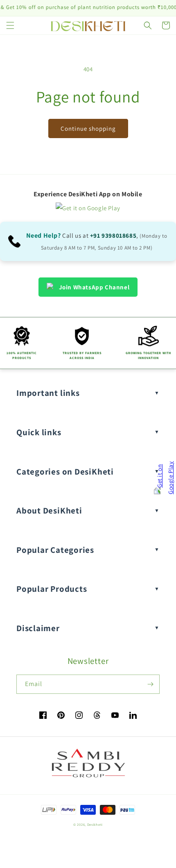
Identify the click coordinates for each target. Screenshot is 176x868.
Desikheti (95, 824)
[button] (10, 25)
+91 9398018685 (113, 235)
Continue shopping (88, 128)
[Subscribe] (150, 684)
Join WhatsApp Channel (94, 287)
